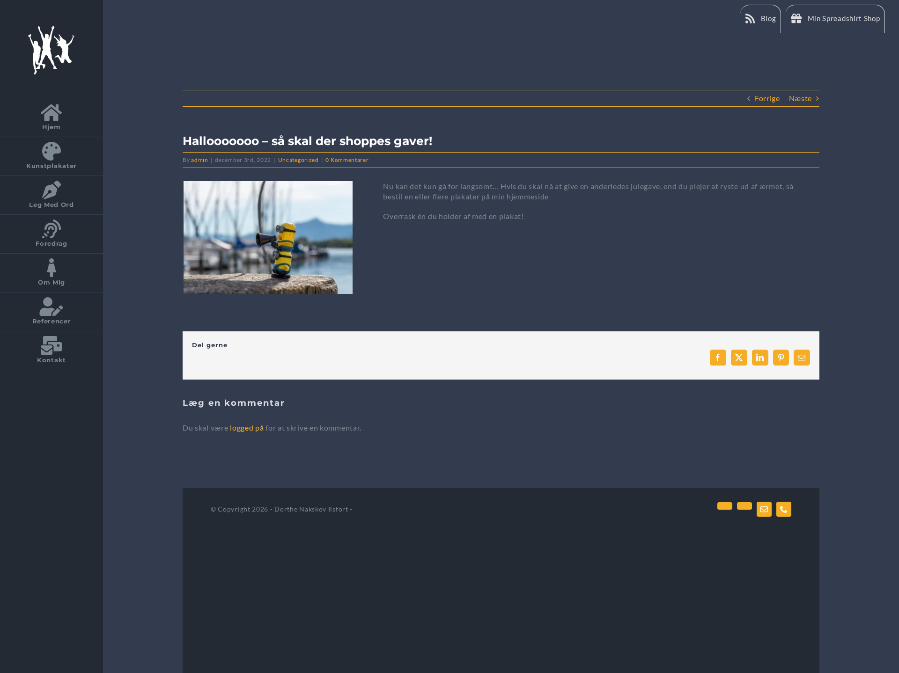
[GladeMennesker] (51, 26)
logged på (247, 427)
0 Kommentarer (346, 159)
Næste (800, 98)
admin (199, 159)
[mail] (764, 509)
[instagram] (744, 506)
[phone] (783, 509)
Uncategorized (298, 159)
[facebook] (724, 506)
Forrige (767, 98)
